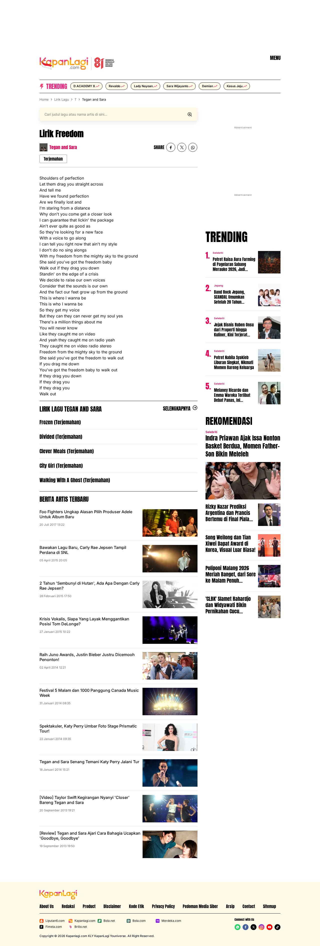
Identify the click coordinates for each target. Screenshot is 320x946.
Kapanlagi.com (85, 921)
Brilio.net (80, 927)
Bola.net (109, 921)
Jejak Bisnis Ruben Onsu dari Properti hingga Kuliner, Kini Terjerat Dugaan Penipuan (234, 329)
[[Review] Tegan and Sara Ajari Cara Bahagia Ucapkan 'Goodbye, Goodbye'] (170, 844)
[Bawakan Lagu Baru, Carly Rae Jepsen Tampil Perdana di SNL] (170, 558)
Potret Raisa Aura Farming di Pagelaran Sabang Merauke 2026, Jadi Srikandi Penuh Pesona (234, 264)
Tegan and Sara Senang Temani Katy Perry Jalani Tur (89, 761)
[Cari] (190, 114)
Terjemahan (53, 159)
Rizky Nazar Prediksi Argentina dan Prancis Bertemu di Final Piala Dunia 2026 (228, 512)
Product (89, 906)
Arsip (230, 906)
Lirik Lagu (61, 99)
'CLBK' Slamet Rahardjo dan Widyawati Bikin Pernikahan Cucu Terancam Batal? (228, 605)
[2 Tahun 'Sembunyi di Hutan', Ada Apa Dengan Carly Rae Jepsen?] (170, 594)
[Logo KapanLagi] (77, 62)
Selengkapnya (176, 408)
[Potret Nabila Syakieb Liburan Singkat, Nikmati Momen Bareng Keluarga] (269, 360)
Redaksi (68, 906)
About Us (47, 906)
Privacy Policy (163, 906)
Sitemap (269, 906)
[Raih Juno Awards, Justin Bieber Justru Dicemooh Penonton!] (170, 666)
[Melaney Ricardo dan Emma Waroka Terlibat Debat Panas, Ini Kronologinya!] (269, 393)
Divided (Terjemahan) (61, 437)
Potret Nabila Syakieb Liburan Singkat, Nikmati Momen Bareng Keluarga (234, 362)
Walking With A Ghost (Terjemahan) (75, 480)
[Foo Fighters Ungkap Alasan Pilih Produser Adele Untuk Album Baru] (170, 523)
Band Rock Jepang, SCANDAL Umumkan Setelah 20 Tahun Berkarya (229, 296)
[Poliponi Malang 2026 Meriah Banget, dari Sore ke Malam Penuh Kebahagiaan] (269, 576)
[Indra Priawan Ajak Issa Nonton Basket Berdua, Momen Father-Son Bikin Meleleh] (243, 480)
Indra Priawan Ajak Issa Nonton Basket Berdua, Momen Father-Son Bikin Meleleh (243, 446)
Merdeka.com (171, 921)
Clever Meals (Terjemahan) (67, 451)
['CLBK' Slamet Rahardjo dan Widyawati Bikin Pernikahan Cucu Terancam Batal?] (269, 607)
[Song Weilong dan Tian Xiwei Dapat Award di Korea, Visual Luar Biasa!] (269, 545)
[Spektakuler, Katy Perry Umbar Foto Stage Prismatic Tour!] (170, 737)
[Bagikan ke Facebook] (170, 147)
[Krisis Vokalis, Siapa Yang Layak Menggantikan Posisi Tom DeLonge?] (170, 630)
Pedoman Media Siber (200, 906)
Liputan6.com (55, 921)
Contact (248, 906)
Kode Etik (136, 906)
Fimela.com (54, 927)
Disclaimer (112, 906)
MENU (275, 57)
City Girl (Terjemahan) (61, 466)
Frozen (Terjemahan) (60, 422)
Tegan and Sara (94, 99)
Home (44, 99)
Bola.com (139, 921)
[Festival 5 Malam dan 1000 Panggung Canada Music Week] (170, 701)
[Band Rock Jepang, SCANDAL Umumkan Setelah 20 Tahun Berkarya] (269, 295)
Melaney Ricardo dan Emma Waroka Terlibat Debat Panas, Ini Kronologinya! (232, 395)
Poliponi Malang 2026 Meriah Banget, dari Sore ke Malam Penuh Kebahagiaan (231, 574)
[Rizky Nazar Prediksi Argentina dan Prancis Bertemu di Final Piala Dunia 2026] (269, 514)
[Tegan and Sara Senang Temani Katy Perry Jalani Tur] (170, 773)
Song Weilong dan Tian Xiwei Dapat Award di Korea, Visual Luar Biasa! (231, 543)
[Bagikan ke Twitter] (181, 147)
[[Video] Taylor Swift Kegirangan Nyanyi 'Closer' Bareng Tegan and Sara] (170, 808)
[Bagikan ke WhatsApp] (192, 147)
